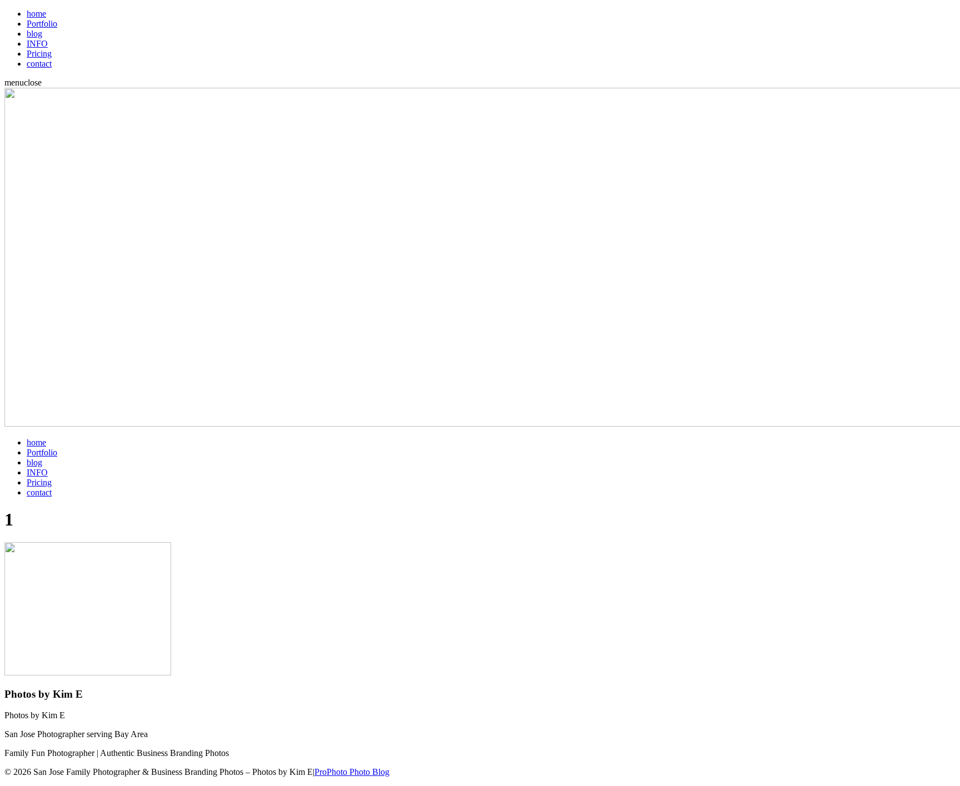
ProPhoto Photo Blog (351, 772)
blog (34, 33)
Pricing (39, 53)
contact (39, 63)
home (36, 13)
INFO (37, 43)
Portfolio (42, 23)
